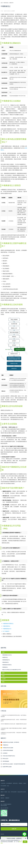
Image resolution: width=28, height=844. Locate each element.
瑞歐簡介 (2, 797)
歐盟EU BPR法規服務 (7, 766)
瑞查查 (5, 791)
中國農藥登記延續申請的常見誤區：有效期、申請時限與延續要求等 (13, 720)
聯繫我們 (7, 797)
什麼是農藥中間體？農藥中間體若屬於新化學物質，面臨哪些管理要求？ (13, 729)
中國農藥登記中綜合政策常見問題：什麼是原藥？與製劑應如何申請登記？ (13, 733)
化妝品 (24, 783)
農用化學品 (6, 2)
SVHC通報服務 (6, 761)
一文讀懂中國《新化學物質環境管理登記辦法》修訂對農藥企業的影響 (13, 716)
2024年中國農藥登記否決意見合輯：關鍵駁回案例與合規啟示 (14, 723)
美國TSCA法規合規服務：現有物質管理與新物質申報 (14, 764)
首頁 (2, 2)
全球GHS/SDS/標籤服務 (8, 750)
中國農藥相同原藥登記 (8, 623)
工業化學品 (3, 783)
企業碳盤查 (5, 753)
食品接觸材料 (9, 783)
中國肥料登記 (5, 657)
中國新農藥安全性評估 (7, 655)
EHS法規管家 (14, 791)
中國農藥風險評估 (7, 628)
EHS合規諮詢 (5, 758)
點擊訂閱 (14, 828)
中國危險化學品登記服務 (8, 747)
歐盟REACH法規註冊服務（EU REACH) (11, 742)
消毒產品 (20, 783)
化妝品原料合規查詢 (21, 791)
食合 (9, 791)
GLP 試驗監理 (6, 631)
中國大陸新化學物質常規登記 (9, 755)
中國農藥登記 (5, 667)
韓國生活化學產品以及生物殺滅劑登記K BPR (11, 669)
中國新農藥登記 (6, 626)
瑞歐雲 (2, 791)
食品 (8, 785)
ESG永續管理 (3, 785)
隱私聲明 (2, 834)
